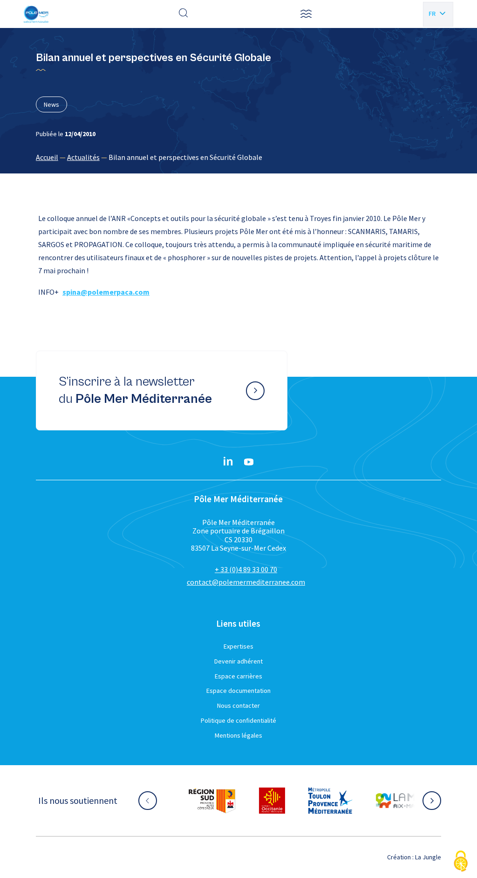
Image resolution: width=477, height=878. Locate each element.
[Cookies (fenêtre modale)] (460, 862)
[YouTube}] (248, 462)
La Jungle (428, 857)
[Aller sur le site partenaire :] (212, 801)
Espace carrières (238, 676)
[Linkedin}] (228, 462)
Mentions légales (238, 735)
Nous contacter (238, 705)
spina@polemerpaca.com (106, 292)
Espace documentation (238, 690)
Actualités (83, 157)
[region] (238, 157)
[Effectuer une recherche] (183, 14)
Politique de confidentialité (238, 720)
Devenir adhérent (238, 661)
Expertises (238, 646)
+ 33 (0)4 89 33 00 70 (246, 569)
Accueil (47, 157)
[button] (306, 14)
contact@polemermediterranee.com (246, 582)
